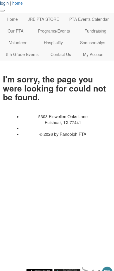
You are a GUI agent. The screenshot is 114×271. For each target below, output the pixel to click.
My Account (94, 54)
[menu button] (2, 10)
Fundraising (95, 31)
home (17, 3)
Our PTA (15, 31)
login (4, 3)
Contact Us (61, 54)
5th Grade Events (22, 54)
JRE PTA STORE (43, 19)
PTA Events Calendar (89, 19)
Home (12, 19)
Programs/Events (54, 31)
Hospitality (53, 42)
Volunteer (18, 42)
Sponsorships (92, 42)
